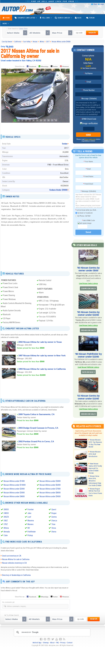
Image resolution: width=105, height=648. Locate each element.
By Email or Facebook (85, 213)
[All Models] (39, 32)
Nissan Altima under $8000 (50, 492)
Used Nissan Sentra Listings (88, 283)
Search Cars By (64, 18)
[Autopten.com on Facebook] (41, 639)
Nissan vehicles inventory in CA (14, 563)
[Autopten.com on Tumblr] (60, 639)
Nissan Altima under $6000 (50, 485)
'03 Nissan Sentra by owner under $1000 (88, 397)
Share (95, 4)
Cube (6, 535)
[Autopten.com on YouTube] (56, 639)
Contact (69, 643)
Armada (7, 531)
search (92, 32)
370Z (6, 524)
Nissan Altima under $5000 (50, 481)
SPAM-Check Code (88, 119)
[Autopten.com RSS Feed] (64, 639)
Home (7, 18)
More (5, 23)
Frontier (30, 509)
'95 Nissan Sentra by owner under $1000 (88, 313)
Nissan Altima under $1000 (14, 481)
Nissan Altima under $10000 (15, 485)
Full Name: (88, 73)
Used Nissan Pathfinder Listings (88, 367)
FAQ (57, 643)
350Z (6, 520)
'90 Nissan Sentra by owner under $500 (88, 269)
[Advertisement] (35, 127)
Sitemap (46, 643)
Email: (88, 82)
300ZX (6, 517)
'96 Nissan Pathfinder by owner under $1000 (88, 355)
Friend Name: (88, 176)
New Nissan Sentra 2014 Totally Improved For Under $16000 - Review (95, 468)
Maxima (30, 520)
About (52, 643)
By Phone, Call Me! (84, 216)
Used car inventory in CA (11, 556)
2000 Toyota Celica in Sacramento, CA (36, 414)
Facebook (32, 66)
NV (28, 528)
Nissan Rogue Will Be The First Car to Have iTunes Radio (95, 492)
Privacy (62, 643)
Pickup (30, 535)
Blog (79, 18)
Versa (53, 528)
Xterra (53, 531)
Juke (29, 513)
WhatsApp (44, 66)
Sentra (54, 517)
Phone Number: (88, 90)
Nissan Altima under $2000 (14, 489)
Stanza (54, 520)
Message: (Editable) (88, 98)
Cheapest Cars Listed (26, 18)
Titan (53, 524)
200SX (6, 509)
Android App (37, 643)
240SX (6, 513)
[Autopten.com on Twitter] (52, 639)
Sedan (64, 144)
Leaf (29, 517)
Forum (91, 18)
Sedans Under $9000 (58, 190)
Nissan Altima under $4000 (14, 496)
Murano (30, 524)
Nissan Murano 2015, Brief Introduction (95, 454)
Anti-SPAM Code (88, 220)
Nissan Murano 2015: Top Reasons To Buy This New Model (95, 443)
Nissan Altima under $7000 (50, 489)
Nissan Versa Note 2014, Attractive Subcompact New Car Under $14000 (95, 480)
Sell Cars (46, 18)
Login (102, 4)
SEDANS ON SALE (88, 330)
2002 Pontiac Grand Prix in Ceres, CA (36, 441)
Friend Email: (88, 184)
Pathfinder (31, 531)
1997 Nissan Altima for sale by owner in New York (41, 355)
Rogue (53, 513)
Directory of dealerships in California (16, 575)
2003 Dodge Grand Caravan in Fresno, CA (38, 428)
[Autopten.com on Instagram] (49, 639)
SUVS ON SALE (88, 372)
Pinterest (65, 66)
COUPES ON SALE (88, 289)
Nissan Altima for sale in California (15, 559)
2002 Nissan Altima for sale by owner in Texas (40, 342)
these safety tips (90, 139)
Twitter (55, 66)
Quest (53, 509)
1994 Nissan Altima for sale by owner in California (42, 369)
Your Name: (88, 161)
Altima (6, 528)
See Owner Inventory (89, 68)
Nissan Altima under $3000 (14, 492)
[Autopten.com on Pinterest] (45, 639)
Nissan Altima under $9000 (50, 496)
